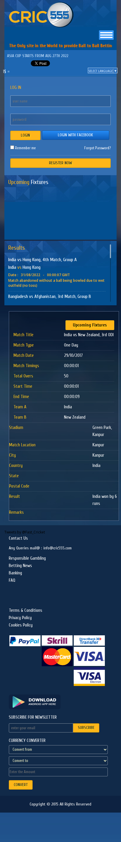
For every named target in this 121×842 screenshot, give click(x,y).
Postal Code (19, 486)
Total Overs (23, 376)
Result (14, 496)
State (14, 475)
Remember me (25, 148)
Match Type (24, 345)
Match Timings (26, 365)
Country (16, 465)
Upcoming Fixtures (90, 325)
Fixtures (28, 182)
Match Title (23, 334)
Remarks (16, 512)
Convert (21, 784)
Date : (13, 274)
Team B (20, 417)
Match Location (22, 444)
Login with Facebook (75, 134)
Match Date (24, 355)
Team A (20, 407)
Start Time (23, 386)
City (12, 455)
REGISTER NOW (60, 162)
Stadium (16, 427)
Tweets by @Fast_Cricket (24, 532)
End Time (21, 396)
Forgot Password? (97, 148)
